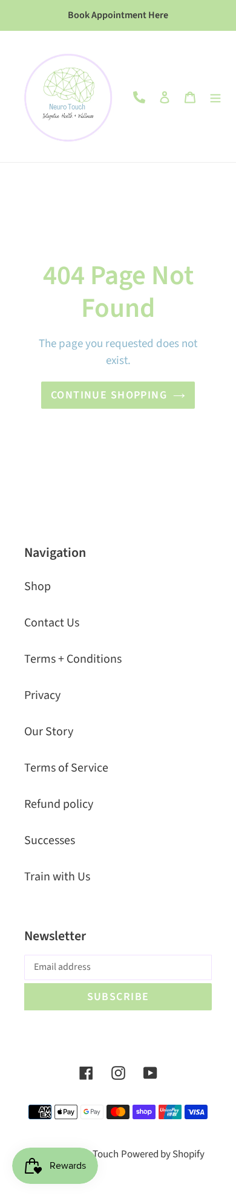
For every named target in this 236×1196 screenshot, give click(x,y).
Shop (37, 586)
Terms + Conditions (73, 659)
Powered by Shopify (163, 1154)
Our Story (48, 731)
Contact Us (51, 622)
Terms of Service (66, 767)
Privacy (42, 695)
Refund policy (58, 804)
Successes (49, 840)
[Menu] (215, 97)
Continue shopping (109, 395)
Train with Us (57, 876)
